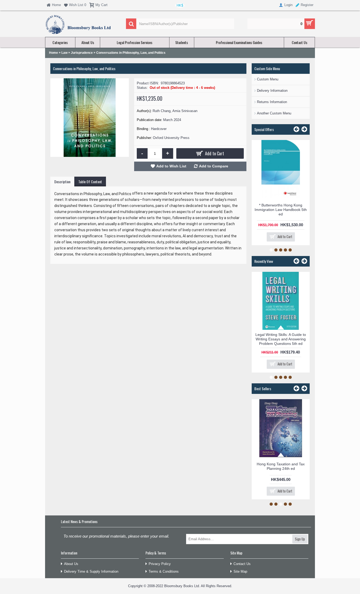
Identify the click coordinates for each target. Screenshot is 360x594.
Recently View (263, 261)
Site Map (240, 571)
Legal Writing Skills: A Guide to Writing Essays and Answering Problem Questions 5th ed (280, 339)
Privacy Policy (160, 564)
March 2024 (172, 120)
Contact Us (242, 564)
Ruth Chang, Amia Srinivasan (175, 111)
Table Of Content (90, 181)
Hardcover (159, 129)
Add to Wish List (171, 166)
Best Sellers (262, 388)
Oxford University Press (171, 138)
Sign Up (300, 539)
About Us (71, 564)
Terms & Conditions (164, 571)
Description (62, 181)
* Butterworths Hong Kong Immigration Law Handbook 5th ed (281, 209)
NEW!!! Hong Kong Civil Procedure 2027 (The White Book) (287, 408)
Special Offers (264, 129)
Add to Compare (213, 166)
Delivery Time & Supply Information (91, 571)
